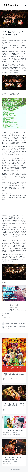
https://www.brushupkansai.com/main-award (14, 310)
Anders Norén (16, 469)
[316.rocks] (10, 5)
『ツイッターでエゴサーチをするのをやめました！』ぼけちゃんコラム (13, 405)
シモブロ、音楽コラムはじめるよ (13, 430)
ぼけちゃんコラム (8, 317)
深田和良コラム (16, 434)
